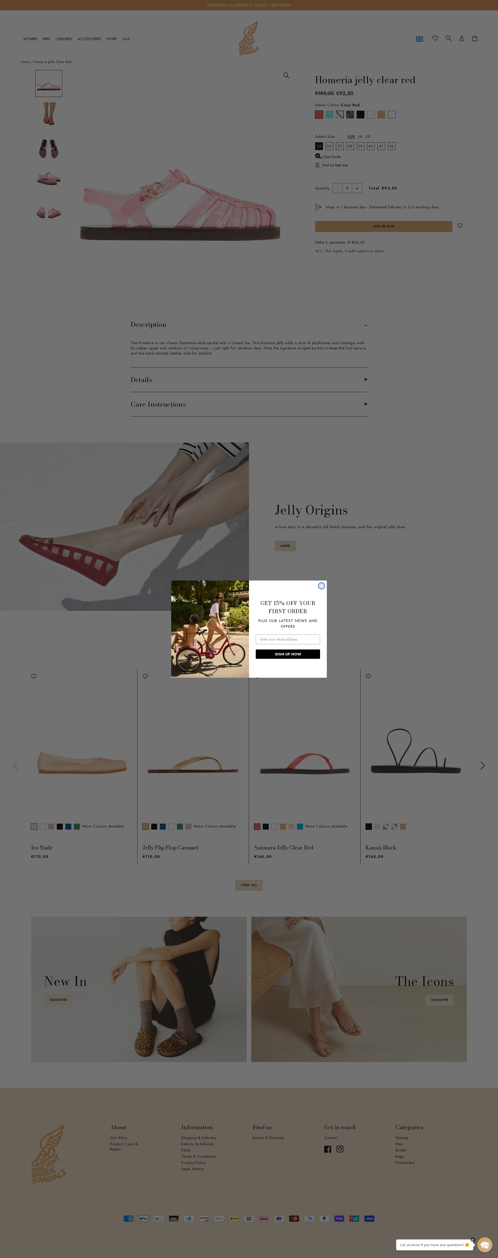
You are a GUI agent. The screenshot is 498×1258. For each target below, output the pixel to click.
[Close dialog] (321, 586)
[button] (484, 1244)
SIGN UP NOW (288, 654)
